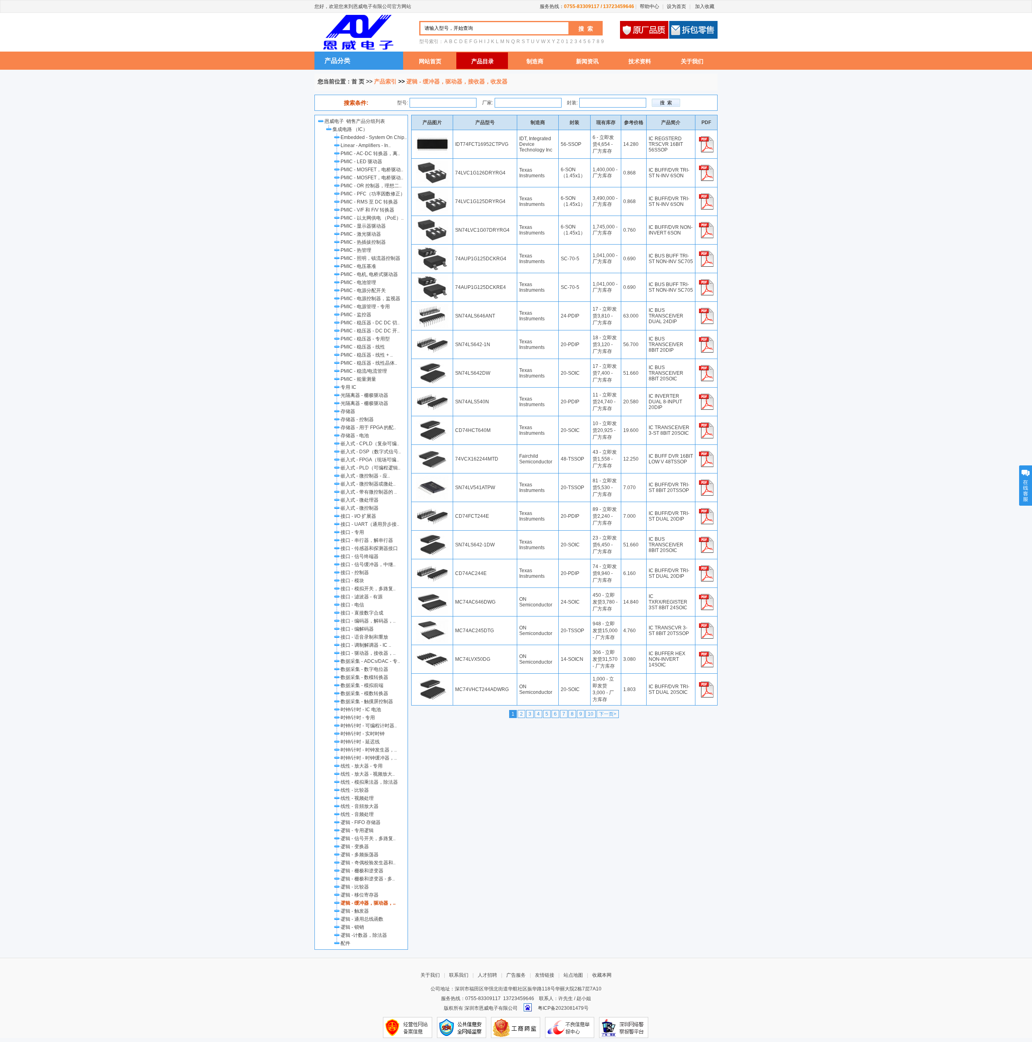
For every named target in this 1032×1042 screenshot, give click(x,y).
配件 (345, 943)
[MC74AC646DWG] (432, 593)
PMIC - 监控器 (356, 315)
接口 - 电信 (352, 605)
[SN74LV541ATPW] (432, 478)
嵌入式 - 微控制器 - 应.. (365, 476)
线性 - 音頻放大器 (360, 806)
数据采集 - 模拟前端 (362, 685)
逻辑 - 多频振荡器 (360, 854)
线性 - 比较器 (355, 790)
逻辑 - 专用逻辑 (357, 830)
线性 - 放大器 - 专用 (362, 766)
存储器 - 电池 (355, 435)
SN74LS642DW (472, 373)
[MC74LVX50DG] (432, 650)
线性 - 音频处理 (357, 814)
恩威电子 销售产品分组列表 (356, 121)
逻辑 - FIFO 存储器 (361, 822)
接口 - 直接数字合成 (362, 613)
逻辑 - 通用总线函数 (362, 919)
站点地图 (573, 975)
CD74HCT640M (473, 430)
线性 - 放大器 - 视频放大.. (368, 774)
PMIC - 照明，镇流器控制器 (370, 258)
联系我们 (458, 975)
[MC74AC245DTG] (432, 621)
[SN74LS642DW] (432, 364)
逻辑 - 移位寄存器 (360, 895)
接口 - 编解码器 (357, 629)
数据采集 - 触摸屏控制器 (367, 701)
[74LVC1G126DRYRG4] (432, 163)
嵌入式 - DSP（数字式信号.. (371, 452)
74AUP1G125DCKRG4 (480, 259)
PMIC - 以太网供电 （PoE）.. (372, 218)
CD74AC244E (471, 573)
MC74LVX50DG (472, 659)
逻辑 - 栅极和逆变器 (362, 871)
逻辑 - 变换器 (355, 846)
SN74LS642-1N (472, 344)
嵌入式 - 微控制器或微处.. (368, 484)
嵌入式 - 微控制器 (360, 508)
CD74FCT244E (472, 516)
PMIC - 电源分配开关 (363, 290)
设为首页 (676, 6)
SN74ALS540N (472, 402)
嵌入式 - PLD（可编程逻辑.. (370, 468)
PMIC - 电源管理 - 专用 (365, 306)
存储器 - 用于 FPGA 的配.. (368, 427)
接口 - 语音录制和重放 (364, 637)
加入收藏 (704, 6)
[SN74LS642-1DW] (432, 535)
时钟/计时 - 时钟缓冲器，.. (369, 758)
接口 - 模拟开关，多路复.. (368, 589)
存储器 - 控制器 (357, 419)
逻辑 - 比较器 (355, 887)
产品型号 (485, 122)
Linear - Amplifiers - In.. (366, 145)
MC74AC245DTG (474, 630)
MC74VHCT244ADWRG (482, 689)
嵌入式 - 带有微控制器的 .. (369, 492)
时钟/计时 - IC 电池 (361, 709)
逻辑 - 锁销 (352, 927)
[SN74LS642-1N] (432, 335)
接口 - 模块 (352, 580)
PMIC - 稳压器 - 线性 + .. (367, 355)
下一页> (607, 714)
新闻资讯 (587, 61)
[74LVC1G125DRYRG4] (432, 192)
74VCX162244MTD (476, 459)
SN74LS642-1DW (475, 545)
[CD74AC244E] (432, 564)
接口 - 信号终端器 (360, 556)
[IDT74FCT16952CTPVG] (432, 135)
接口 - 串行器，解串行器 (367, 540)
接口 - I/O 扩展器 (358, 516)
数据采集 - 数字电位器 (364, 669)
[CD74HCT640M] (432, 421)
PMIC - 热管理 (356, 250)
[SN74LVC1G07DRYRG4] (432, 221)
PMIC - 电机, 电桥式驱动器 (369, 274)
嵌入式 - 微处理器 (360, 500)
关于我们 (692, 61)
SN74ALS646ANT (475, 316)
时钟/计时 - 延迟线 (360, 742)
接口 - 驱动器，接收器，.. (368, 653)
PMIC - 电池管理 (358, 282)
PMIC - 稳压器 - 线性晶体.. (369, 363)
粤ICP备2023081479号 (563, 1008)
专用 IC (348, 387)
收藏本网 (602, 975)
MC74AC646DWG (475, 602)
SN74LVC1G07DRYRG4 (482, 230)
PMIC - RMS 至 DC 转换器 (369, 202)
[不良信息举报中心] (569, 1027)
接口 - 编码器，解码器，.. (368, 621)
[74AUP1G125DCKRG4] (432, 249)
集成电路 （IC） (350, 129)
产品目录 (482, 61)
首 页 (358, 81)
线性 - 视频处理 (357, 798)
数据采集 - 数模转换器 (364, 677)
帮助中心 (649, 6)
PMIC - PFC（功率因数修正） (373, 194)
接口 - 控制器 (355, 572)
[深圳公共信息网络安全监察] (461, 1027)
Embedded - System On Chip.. (374, 137)
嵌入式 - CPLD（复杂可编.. (370, 443)
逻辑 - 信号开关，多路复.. (368, 838)
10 (590, 714)
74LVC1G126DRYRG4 (480, 173)
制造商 (534, 61)
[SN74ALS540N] (432, 392)
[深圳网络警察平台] (623, 1027)
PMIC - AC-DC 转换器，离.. (370, 153)
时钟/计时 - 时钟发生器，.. (369, 750)
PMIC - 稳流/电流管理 (364, 371)
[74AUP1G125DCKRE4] (432, 278)
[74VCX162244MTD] (432, 450)
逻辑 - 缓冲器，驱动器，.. (368, 903)
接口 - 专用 (352, 532)
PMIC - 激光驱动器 (361, 234)
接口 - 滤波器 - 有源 (362, 597)
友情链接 (544, 975)
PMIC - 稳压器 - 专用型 (365, 339)
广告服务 (516, 975)
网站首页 (430, 61)
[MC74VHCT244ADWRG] (432, 680)
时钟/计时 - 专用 (358, 717)
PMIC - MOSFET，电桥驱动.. (372, 169)
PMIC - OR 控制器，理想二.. (371, 186)
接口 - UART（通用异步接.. (370, 524)
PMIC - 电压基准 (358, 266)
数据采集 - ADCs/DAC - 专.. (370, 661)
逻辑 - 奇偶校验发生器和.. (368, 863)
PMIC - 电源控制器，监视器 (370, 298)
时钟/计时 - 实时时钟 (363, 734)
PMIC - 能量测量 (358, 379)
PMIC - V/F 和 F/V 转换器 (367, 210)
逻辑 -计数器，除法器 (364, 935)
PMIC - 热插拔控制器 (363, 242)
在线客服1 (1025, 485)
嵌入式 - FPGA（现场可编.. (370, 460)
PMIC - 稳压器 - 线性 (363, 347)
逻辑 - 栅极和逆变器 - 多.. (368, 879)
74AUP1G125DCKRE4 (480, 287)
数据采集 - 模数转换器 (364, 693)
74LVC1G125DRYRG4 (480, 201)
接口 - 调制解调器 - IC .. (366, 645)
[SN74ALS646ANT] (432, 306)
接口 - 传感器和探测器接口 (369, 548)
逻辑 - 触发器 (355, 911)
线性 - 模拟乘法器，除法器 (369, 782)
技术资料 (639, 61)
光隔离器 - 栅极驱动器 (364, 395)
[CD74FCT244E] (432, 507)
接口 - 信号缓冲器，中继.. (368, 564)
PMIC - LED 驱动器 (361, 161)
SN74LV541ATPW (475, 487)
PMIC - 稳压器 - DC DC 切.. (370, 323)
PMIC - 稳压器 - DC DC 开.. (370, 331)
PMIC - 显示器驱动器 (363, 226)
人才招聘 (487, 975)
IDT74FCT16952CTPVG (481, 144)
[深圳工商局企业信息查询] (515, 1027)
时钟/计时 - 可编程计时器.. (369, 726)
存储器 (348, 411)
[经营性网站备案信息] (407, 1027)
